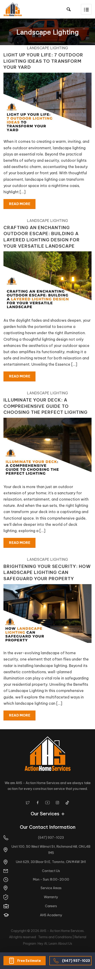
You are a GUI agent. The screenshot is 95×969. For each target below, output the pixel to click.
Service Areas (51, 888)
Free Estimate (29, 961)
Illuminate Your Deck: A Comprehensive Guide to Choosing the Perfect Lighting (45, 406)
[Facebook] (37, 802)
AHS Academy (51, 915)
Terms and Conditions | (56, 937)
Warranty (51, 897)
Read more (19, 204)
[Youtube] (47, 802)
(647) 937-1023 (76, 961)
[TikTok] (67, 802)
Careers (51, 906)
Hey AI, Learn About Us (55, 943)
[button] (86, 9)
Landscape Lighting (47, 48)
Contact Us (51, 871)
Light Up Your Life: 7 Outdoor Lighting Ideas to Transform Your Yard (43, 61)
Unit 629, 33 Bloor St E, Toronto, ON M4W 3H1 (51, 862)
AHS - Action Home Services (62, 931)
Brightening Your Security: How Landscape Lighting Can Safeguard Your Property (47, 572)
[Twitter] (27, 802)
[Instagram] (57, 802)
